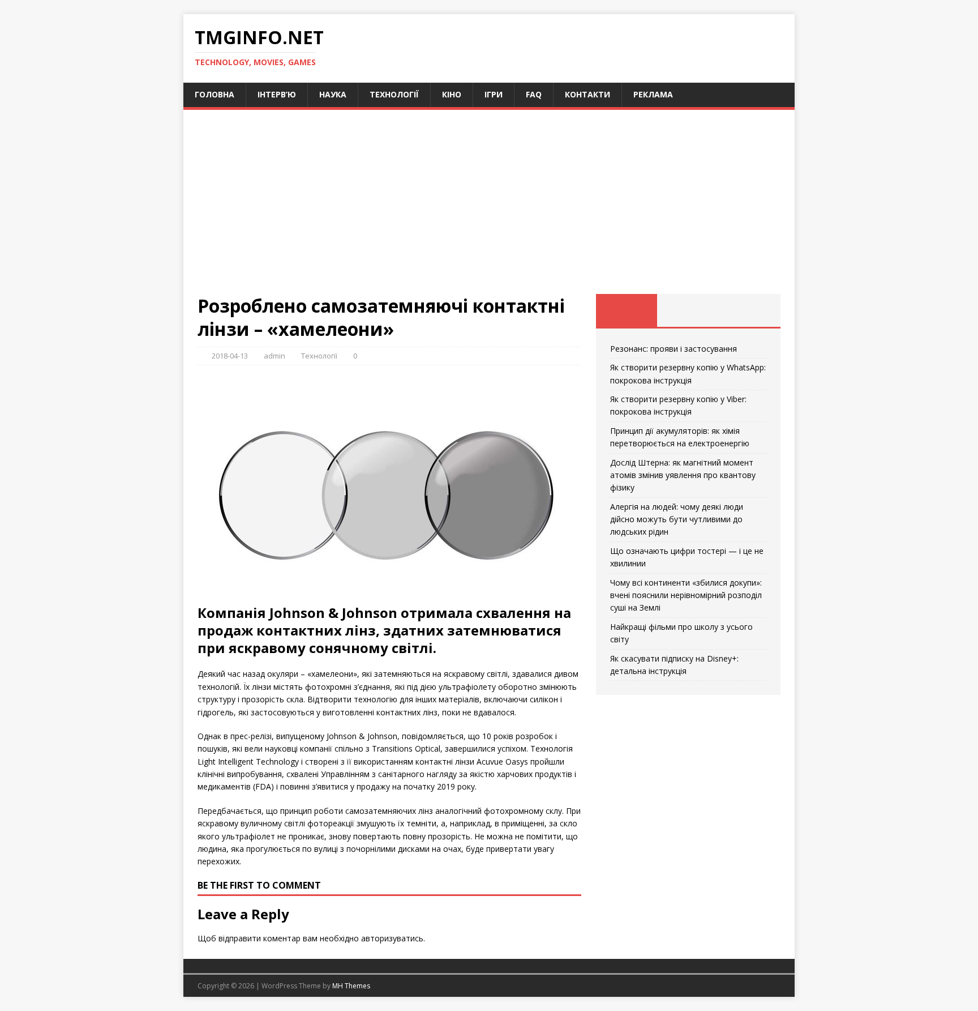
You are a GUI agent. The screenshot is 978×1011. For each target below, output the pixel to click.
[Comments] (749, 310)
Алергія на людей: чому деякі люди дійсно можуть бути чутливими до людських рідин (676, 519)
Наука (332, 94)
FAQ (534, 94)
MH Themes (351, 986)
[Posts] (627, 310)
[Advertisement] (489, 209)
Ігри (493, 94)
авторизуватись (392, 938)
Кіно (451, 94)
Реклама (653, 94)
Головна (214, 94)
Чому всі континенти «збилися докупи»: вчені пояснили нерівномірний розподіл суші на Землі (686, 595)
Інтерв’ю (277, 94)
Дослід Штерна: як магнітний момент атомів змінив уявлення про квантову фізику (683, 475)
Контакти (587, 94)
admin (274, 356)
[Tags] (688, 310)
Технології (394, 94)
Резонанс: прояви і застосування (673, 348)
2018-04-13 (230, 356)
